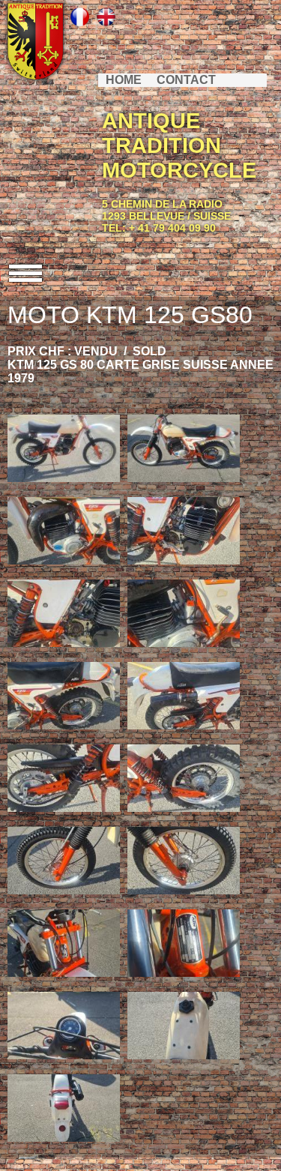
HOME (124, 79)
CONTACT (186, 79)
